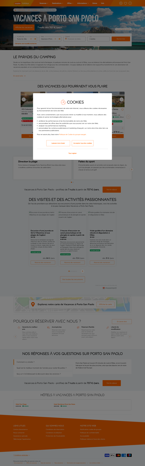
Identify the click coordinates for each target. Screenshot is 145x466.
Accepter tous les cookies (82, 143)
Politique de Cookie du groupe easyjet (72, 134)
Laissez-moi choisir (58, 143)
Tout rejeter (72, 153)
